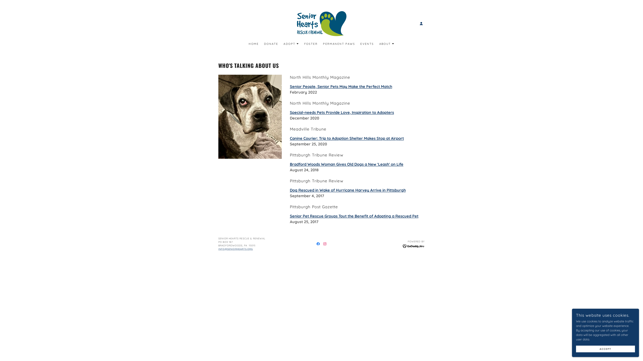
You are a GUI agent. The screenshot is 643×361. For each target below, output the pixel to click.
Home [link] (254, 43)
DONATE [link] (271, 43)
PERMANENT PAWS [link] (339, 43)
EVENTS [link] (367, 43)
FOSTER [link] (311, 43)
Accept (605, 348)
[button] (421, 23)
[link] (321, 23)
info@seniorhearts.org (235, 249)
